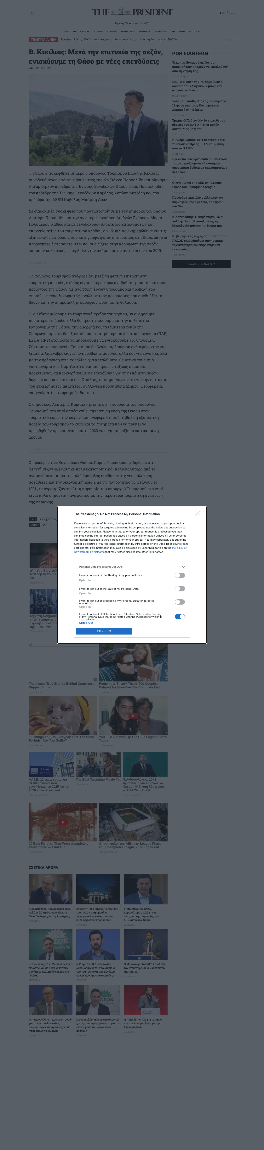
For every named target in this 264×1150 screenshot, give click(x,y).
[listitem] (132, 567)
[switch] (180, 575)
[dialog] (132, 575)
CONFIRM (104, 631)
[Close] (199, 514)
